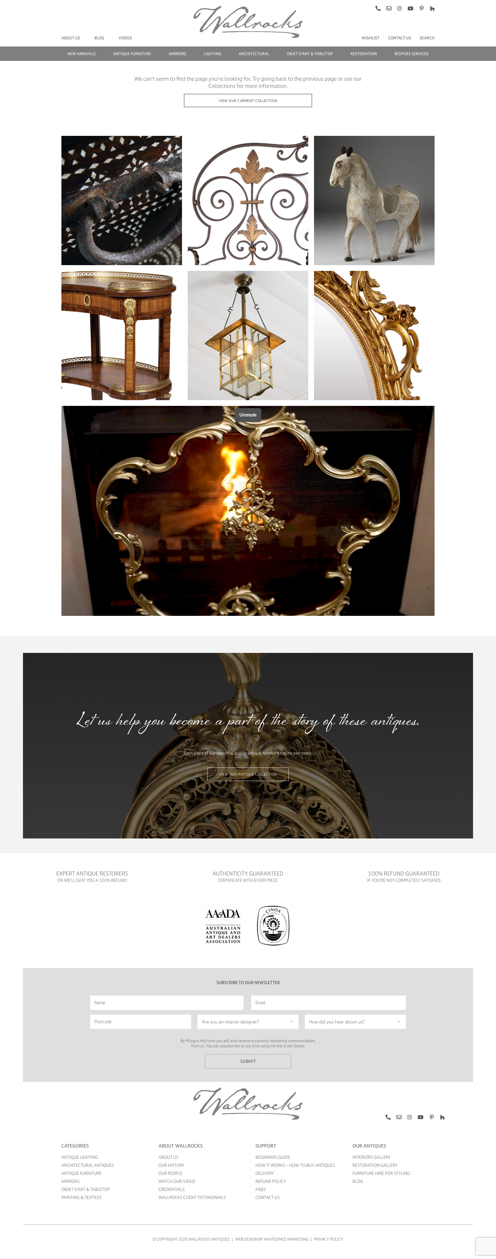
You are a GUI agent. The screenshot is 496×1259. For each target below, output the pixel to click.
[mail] (389, 8)
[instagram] (399, 8)
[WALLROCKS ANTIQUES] (248, 1089)
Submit (248, 1061)
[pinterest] (421, 8)
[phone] (378, 8)
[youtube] (410, 8)
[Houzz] (432, 8)
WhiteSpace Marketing (286, 1239)
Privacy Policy (328, 1239)
